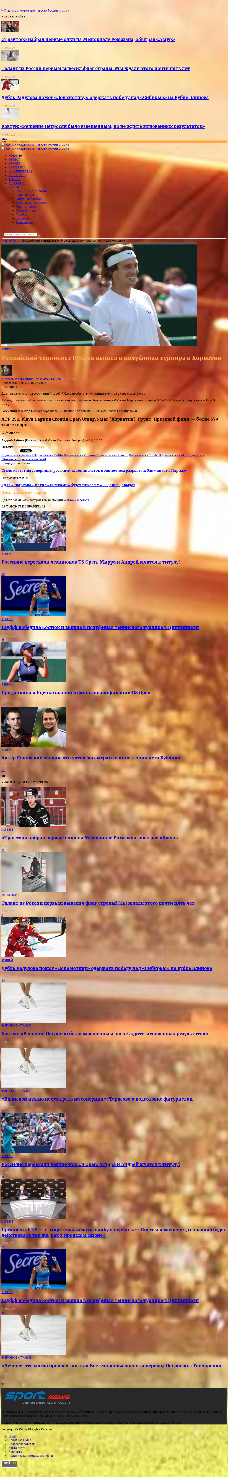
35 (3, 640)
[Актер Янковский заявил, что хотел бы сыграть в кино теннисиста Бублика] (33, 746)
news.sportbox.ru (31, 447)
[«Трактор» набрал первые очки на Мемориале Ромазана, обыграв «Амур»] (10, 31)
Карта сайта (17, 1448)
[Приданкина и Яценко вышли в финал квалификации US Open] (33, 681)
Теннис (14, 179)
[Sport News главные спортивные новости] (37, 1404)
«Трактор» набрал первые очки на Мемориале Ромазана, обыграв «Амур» (88, 39)
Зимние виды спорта (31, 191)
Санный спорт (26, 210)
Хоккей (14, 163)
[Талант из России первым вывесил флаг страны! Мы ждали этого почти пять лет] (10, 60)
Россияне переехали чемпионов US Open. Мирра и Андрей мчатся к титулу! (90, 562)
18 (3, 574)
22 (3, 770)
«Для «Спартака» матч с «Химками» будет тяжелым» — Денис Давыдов (68, 485)
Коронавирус (25, 195)
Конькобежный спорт (31, 203)
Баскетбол (17, 167)
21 (3, 1046)
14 (3, 981)
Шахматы (22, 218)
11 (3, 850)
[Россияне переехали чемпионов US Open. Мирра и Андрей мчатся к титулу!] (33, 550)
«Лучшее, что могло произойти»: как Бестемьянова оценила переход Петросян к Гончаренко (111, 1366)
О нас (12, 1436)
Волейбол (17, 175)
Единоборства (20, 171)
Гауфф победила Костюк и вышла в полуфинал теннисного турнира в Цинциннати (100, 627)
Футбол (15, 159)
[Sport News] (35, 10)
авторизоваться (78, 500)
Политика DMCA (20, 1440)
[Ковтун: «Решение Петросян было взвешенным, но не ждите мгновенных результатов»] (10, 118)
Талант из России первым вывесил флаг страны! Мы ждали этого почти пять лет (95, 68)
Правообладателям (22, 1444)
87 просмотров (12, 379)
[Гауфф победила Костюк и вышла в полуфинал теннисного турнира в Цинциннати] (33, 615)
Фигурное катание (29, 199)
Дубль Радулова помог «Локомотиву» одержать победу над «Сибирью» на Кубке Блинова (105, 97)
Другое (14, 187)
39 (3, 1378)
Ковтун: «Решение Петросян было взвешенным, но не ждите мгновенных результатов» (103, 126)
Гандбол (21, 214)
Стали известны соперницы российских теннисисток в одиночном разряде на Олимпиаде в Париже (93, 470)
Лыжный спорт (27, 207)
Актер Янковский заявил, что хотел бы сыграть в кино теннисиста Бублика (90, 758)
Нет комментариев (47, 379)
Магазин (15, 156)
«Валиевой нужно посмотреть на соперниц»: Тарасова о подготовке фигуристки (97, 1099)
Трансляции (24, 222)
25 (3, 1247)
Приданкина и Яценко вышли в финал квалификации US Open (76, 692)
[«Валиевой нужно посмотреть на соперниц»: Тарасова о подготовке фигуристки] (33, 1087)
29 (3, 705)
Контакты (16, 1452)
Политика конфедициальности (31, 1456)
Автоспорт (17, 183)
